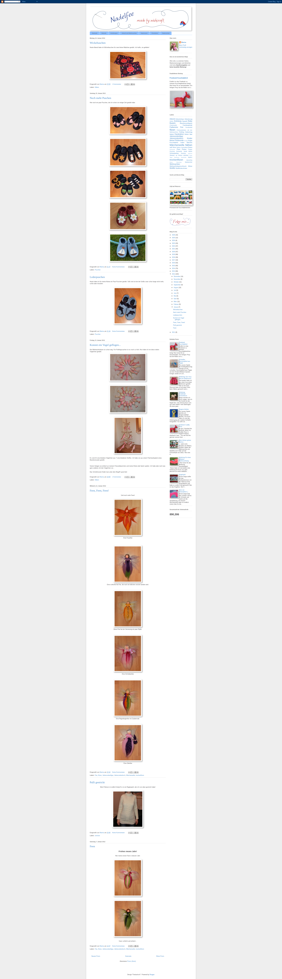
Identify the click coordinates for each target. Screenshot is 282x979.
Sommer (183, 153)
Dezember (177, 276)
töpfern (190, 157)
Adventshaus (180, 119)
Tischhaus (176, 157)
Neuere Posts (95, 956)
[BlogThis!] (128, 84)
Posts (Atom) (131, 961)
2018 (173, 257)
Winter (190, 166)
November (177, 279)
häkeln (172, 134)
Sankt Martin (188, 151)
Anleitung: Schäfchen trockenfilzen (183, 393)
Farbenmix (174, 127)
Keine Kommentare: (118, 267)
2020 (173, 251)
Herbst (187, 134)
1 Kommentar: (117, 84)
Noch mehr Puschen (100, 98)
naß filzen (173, 147)
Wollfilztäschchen (181, 168)
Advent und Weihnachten (129, 33)
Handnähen (179, 134)
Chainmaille (173, 125)
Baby (190, 121)
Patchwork (172, 149)
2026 (173, 235)
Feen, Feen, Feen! (99, 490)
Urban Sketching (175, 162)
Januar (176, 307)
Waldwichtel (188, 162)
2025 (173, 237)
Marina (183, 42)
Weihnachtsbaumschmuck (178, 166)
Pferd (178, 149)
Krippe (190, 140)
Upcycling (189, 160)
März (175, 301)
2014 (173, 268)
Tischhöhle (183, 157)
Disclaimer (155, 33)
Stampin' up (173, 155)
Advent (172, 119)
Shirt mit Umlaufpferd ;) (183, 491)
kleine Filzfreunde (177, 140)
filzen (100, 775)
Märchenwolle (130, 775)
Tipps (171, 157)
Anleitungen (114, 33)
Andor (171, 121)
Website (103, 33)
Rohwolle (179, 151)
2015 (173, 265)
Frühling (181, 132)
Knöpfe (186, 140)
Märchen (189, 142)
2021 (173, 249)
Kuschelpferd (174, 142)
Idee (190, 134)
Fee (96, 775)
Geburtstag (188, 132)
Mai (175, 296)
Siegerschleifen (184, 409)
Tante (190, 155)
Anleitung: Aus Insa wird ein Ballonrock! (185, 377)
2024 (173, 240)
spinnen (190, 153)
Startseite (94, 33)
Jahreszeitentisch (119, 775)
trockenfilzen (140, 775)
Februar (176, 304)
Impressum (144, 33)
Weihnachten (175, 164)
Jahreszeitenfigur (107, 775)
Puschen (97, 270)
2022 (173, 246)
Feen (92, 846)
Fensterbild (189, 127)
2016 (173, 263)
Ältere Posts (160, 956)
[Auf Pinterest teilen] (134, 84)
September (177, 285)
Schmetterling (174, 153)
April (175, 298)
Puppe (190, 149)
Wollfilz (172, 168)
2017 (173, 260)
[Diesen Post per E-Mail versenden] (125, 84)
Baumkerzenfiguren (186, 123)
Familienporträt (187, 125)
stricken (97, 835)
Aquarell (184, 121)
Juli (175, 290)
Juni (175, 293)
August (176, 287)
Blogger (152, 974)
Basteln (173, 123)
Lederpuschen (97, 277)
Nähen (97, 87)
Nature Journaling (182, 147)
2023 (173, 243)
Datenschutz (166, 33)
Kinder (189, 138)
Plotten (184, 149)
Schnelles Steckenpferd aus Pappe (184, 361)
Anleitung (177, 121)
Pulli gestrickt (97, 782)
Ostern (190, 147)
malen (182, 142)
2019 (173, 254)
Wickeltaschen (98, 42)
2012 (173, 274)
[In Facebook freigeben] (132, 84)
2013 (173, 271)
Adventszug (188, 119)
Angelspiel (182, 474)
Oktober (176, 282)
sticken (180, 155)
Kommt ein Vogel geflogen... (105, 345)
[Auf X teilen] (130, 84)
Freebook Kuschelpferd (179, 78)
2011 (173, 332)
